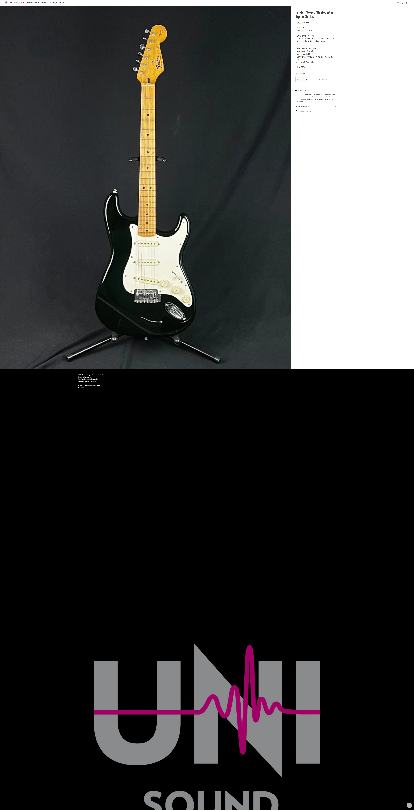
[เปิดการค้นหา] (398, 2)
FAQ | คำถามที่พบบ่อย (304, 106)
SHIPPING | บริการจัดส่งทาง (305, 91)
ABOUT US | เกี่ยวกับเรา (304, 111)
